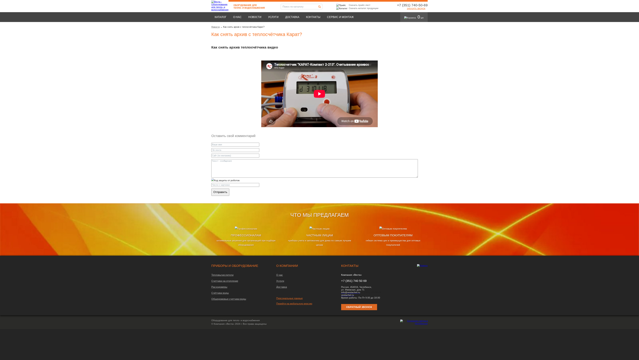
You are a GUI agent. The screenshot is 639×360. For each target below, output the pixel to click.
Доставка (292, 17)
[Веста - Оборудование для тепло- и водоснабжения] (219, 9)
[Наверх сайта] (422, 265)
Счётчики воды (220, 293)
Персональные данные (289, 298)
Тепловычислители (222, 275)
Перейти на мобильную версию (294, 303)
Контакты (313, 17)
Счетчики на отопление (224, 281)
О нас (237, 17)
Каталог (220, 17)
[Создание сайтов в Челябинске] (414, 323)
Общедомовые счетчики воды (228, 299)
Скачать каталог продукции (363, 8)
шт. (421, 17)
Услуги (273, 17)
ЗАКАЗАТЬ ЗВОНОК (416, 9)
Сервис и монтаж (340, 17)
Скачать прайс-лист (359, 5)
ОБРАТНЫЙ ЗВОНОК (359, 307)
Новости (254, 17)
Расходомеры (219, 287)
